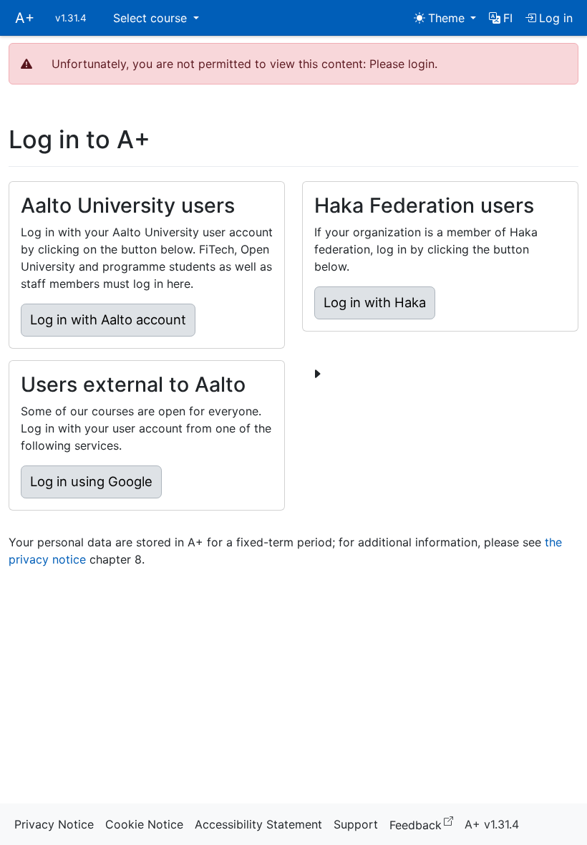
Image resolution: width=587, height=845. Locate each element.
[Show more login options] (317, 373)
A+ (24, 17)
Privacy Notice (54, 824)
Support (356, 824)
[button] (500, 18)
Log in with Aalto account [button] (108, 319)
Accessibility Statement (258, 824)
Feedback (424, 824)
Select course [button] (151, 18)
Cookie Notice (144, 824)
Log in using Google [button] (91, 481)
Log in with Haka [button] (375, 302)
